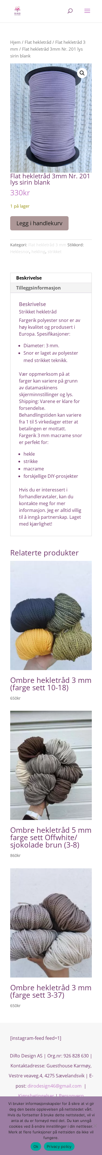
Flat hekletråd (38, 42)
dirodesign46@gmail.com (55, 1086)
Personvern (71, 1096)
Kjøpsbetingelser (36, 1096)
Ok (36, 1146)
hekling (38, 251)
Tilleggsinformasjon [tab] (38, 288)
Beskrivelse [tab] (29, 278)
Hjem (15, 42)
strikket (54, 251)
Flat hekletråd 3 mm (47, 244)
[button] (82, 73)
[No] (95, 1126)
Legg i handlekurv (39, 223)
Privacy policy (59, 1146)
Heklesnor (19, 251)
